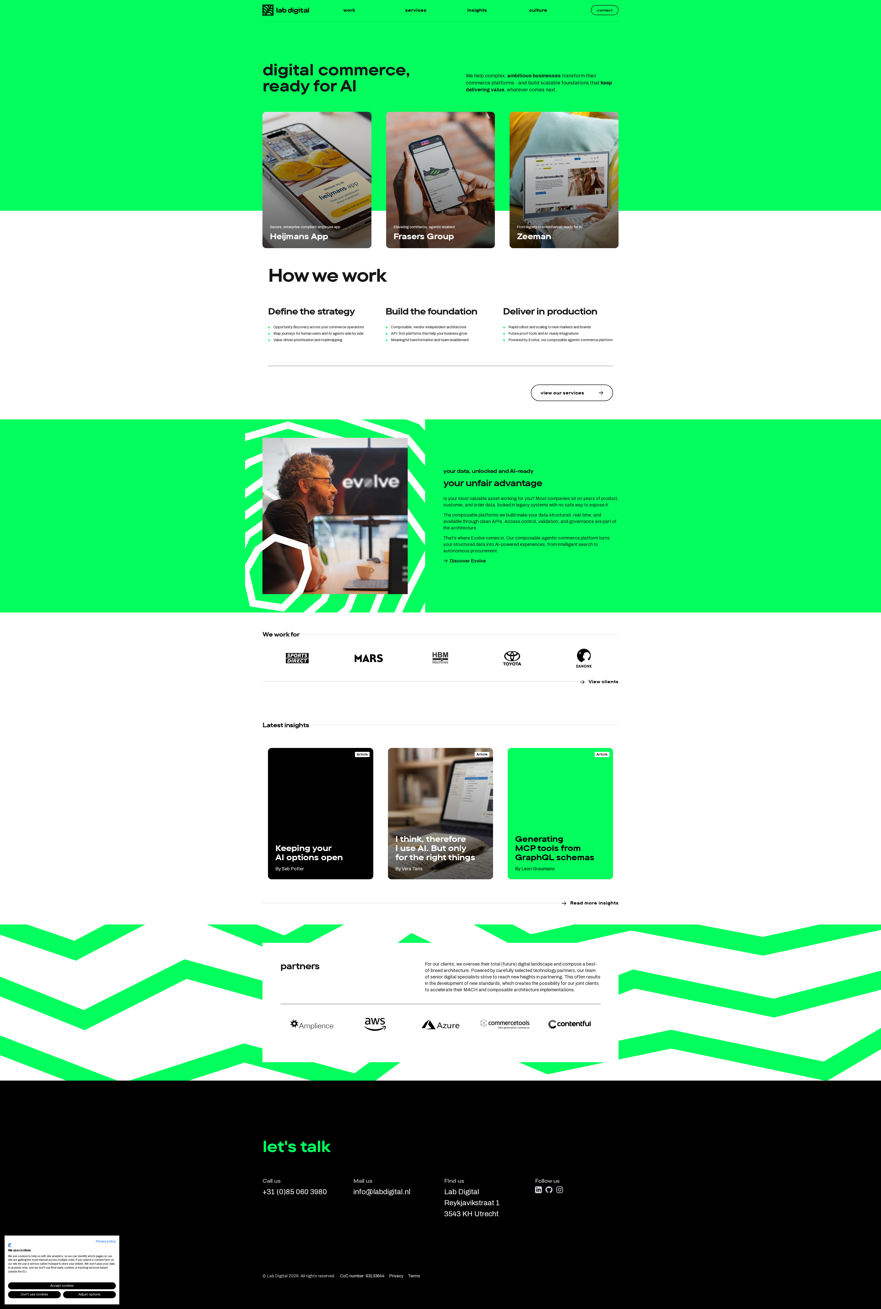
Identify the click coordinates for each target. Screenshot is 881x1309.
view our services (562, 393)
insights (477, 10)
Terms (414, 1276)
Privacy (396, 1276)
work (349, 10)
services (416, 10)
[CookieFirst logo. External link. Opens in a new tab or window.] (9, 1245)
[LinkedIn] (538, 1189)
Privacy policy (106, 1241)
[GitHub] (549, 1189)
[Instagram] (559, 1189)
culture (538, 10)
